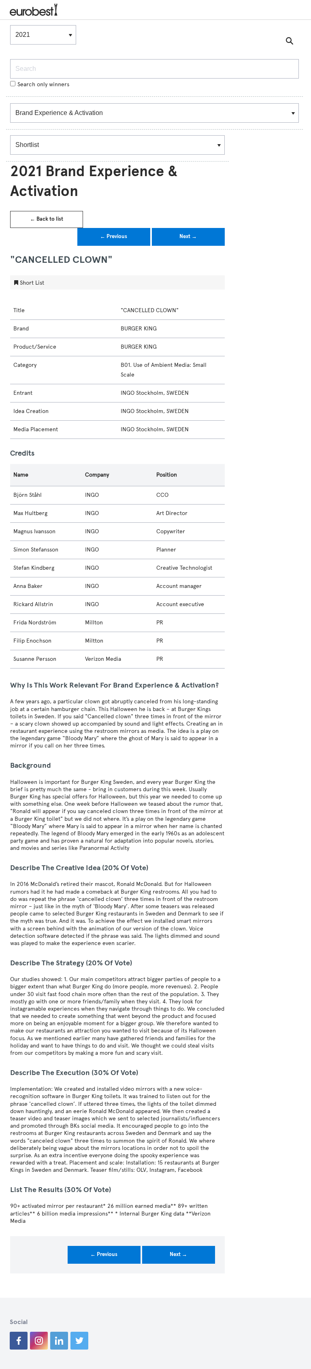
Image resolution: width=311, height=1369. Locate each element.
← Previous (113, 236)
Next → (188, 236)
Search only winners (43, 84)
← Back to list (46, 219)
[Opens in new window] (19, 1341)
